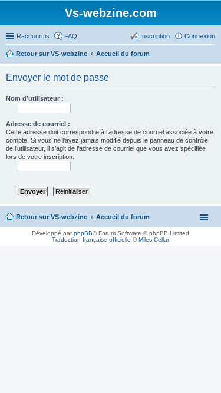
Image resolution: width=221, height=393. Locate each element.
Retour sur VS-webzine (51, 216)
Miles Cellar (153, 239)
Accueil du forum (123, 216)
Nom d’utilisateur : (35, 98)
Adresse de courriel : (38, 123)
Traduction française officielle (91, 239)
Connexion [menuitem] (199, 35)
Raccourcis (33, 35)
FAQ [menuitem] (70, 35)
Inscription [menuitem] (155, 35)
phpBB (83, 233)
